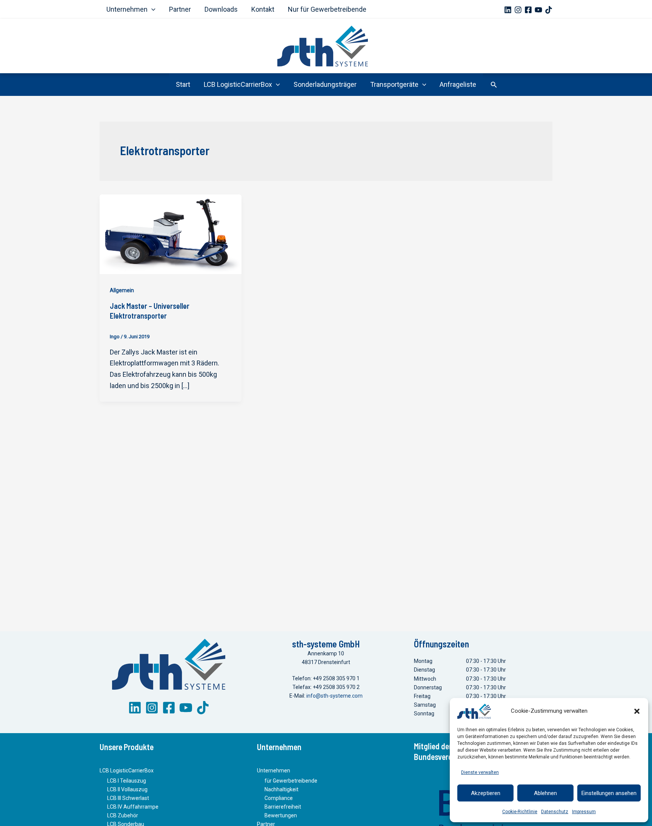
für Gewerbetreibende (290, 781)
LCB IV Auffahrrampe (132, 807)
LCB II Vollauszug (127, 789)
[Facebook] (528, 10)
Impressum (584, 811)
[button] (637, 711)
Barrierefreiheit (282, 807)
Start (183, 84)
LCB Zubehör (122, 815)
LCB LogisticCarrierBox (238, 84)
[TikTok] (548, 10)
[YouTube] (538, 10)
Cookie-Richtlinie (519, 811)
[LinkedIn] (134, 707)
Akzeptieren (485, 793)
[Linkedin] (508, 10)
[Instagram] (518, 10)
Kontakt (262, 9)
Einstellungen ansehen (609, 793)
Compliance (278, 798)
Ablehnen (545, 793)
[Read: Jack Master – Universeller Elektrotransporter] (170, 233)
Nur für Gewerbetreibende (327, 9)
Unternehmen (127, 9)
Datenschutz (554, 811)
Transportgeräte (394, 84)
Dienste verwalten (480, 772)
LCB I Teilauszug (126, 781)
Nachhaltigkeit (281, 789)
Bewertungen (280, 815)
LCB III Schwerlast (128, 798)
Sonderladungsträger (325, 84)
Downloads (221, 9)
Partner (180, 9)
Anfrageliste (458, 84)
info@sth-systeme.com (334, 696)
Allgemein (122, 290)
